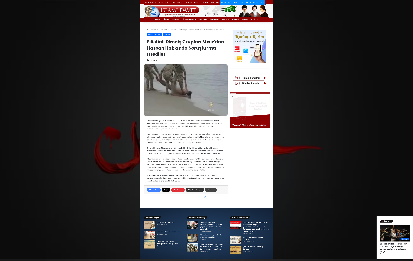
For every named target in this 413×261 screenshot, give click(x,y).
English (223, 2)
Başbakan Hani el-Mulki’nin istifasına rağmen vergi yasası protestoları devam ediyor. (393, 247)
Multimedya (188, 2)
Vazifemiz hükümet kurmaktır (168, 232)
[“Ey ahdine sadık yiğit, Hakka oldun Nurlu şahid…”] (192, 238)
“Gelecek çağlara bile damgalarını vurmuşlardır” (167, 242)
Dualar (173, 2)
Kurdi (235, 2)
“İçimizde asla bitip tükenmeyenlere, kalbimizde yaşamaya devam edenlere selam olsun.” (211, 225)
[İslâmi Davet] (206, 11)
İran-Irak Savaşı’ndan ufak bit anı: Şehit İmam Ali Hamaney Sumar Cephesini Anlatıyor (212, 246)
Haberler (224, 19)
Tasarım (160, 2)
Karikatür (245, 19)
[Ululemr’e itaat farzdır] (149, 225)
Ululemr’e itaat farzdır (166, 222)
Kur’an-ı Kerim (204, 2)
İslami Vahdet (214, 19)
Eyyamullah (175, 19)
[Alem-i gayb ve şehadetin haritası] (235, 240)
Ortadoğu (166, 30)
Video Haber (235, 19)
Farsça (262, 2)
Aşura (167, 2)
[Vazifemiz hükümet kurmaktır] (149, 235)
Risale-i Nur (215, 2)
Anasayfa (158, 19)
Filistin (172, 30)
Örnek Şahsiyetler (188, 19)
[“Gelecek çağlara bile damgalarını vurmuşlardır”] (149, 244)
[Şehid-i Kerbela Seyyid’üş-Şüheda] (235, 250)
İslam (166, 19)
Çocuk (179, 2)
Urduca (241, 2)
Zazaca (248, 2)
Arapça (255, 2)
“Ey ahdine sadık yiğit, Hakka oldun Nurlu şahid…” (211, 236)
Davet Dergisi (203, 19)
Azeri (229, 2)
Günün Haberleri (150, 2)
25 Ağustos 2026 (197, 259)
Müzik (196, 2)
